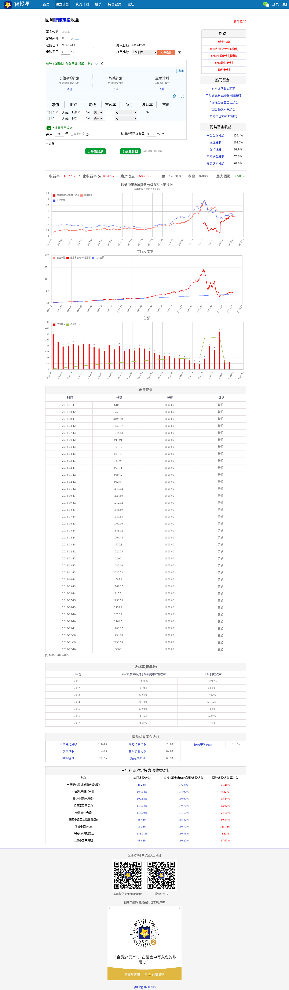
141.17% (183, 812)
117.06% (142, 812)
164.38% (142, 791)
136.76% (183, 826)
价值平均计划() (224, 56)
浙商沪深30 (137, 758)
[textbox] (77, 31)
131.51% (142, 833)
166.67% (183, 798)
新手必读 (224, 42)
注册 (285, 4)
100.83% (142, 798)
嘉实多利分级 (215, 163)
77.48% (183, 784)
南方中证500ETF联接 (223, 116)
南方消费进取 (215, 156)
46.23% (142, 784)
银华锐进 (215, 149)
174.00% (183, 791)
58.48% (142, 819)
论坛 (131, 4)
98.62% (142, 840)
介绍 (69, 89)
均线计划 (224, 70)
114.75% (142, 805)
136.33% (183, 833)
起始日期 (53, 45)
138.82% (183, 819)
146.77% (183, 805)
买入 (50, 134)
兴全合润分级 (215, 135)
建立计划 (62, 4)
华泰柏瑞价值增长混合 (223, 102)
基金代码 (52, 31)
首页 (46, 4)
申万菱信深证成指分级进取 (223, 95)
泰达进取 (215, 142)
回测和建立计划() (223, 49)
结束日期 (124, 45)
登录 (275, 4)
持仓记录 (114, 4)
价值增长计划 (224, 63)
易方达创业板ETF (223, 88)
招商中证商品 (203, 744)
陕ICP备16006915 (144, 987)
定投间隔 (53, 38)
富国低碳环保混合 (223, 109)
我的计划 (82, 4)
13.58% (142, 826)
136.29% (183, 840)
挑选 (98, 4)
